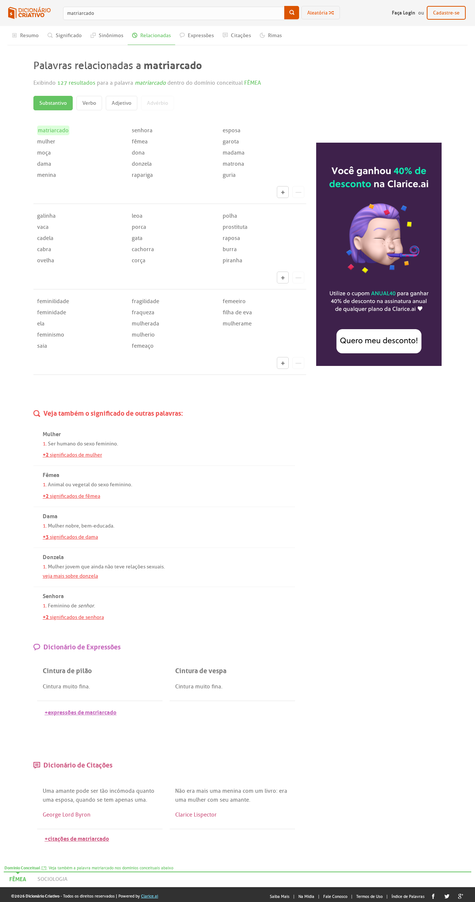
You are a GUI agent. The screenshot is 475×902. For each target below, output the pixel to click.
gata (137, 238)
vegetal (81, 484)
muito (70, 686)
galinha (46, 216)
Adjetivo (121, 103)
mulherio (143, 334)
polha (230, 216)
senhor (86, 606)
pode (82, 791)
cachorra (143, 249)
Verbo (89, 103)
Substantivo (53, 103)
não (109, 567)
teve (119, 567)
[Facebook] (433, 896)
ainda (97, 567)
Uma (48, 791)
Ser (52, 444)
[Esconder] (298, 192)
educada (103, 526)
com (248, 791)
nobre (72, 526)
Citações (240, 35)
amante (65, 791)
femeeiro (234, 301)
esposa (231, 130)
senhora (142, 130)
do (80, 444)
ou (68, 484)
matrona (233, 164)
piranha (232, 260)
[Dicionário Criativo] (29, 13)
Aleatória (318, 13)
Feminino (59, 606)
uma (48, 800)
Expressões (200, 35)
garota (231, 141)
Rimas (274, 35)
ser (94, 791)
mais (202, 791)
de (74, 606)
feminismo (50, 334)
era (191, 791)
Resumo (29, 35)
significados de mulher (72, 455)
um (259, 791)
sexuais (155, 567)
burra (230, 249)
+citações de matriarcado (77, 838)
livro (270, 791)
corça (138, 260)
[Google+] (461, 896)
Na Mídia (306, 896)
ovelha (45, 260)
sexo (89, 444)
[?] (44, 867)
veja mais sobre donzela (70, 576)
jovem (72, 567)
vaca (43, 227)
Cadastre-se (446, 13)
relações (135, 567)
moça (44, 152)
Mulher (56, 526)
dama (44, 164)
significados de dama (70, 537)
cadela (45, 238)
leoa (137, 216)
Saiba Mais (279, 896)
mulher (46, 141)
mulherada (145, 323)
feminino (106, 444)
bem (86, 526)
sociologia (52, 879)
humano (66, 444)
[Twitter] (447, 896)
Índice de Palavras (408, 896)
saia (42, 346)
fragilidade (145, 301)
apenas (124, 800)
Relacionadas (155, 35)
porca (139, 227)
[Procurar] (291, 12)
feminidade (51, 312)
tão (104, 791)
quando (85, 800)
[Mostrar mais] (283, 192)
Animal (56, 484)
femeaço (143, 346)
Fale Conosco (335, 896)
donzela (142, 164)
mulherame (237, 323)
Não (180, 791)
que (85, 567)
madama (234, 152)
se (99, 800)
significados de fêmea (71, 496)
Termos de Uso (369, 896)
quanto (145, 791)
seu (224, 800)
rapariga (142, 175)
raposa (231, 238)
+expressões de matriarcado (81, 711)
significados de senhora (73, 617)
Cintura (52, 686)
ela (41, 323)
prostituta (235, 227)
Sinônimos (110, 35)
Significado (68, 35)
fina (84, 686)
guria (229, 175)
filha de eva (237, 312)
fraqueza (143, 312)
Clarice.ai (149, 896)
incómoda (122, 791)
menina (46, 175)
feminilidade (53, 301)
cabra (44, 249)
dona (138, 152)
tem (109, 800)
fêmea (140, 141)
